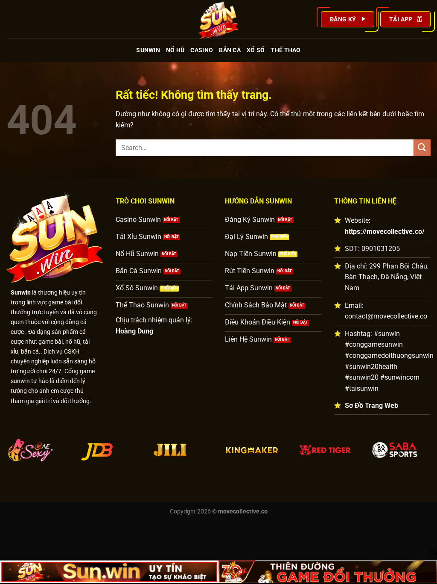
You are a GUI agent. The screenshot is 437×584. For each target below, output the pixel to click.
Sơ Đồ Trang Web (371, 405)
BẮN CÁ (230, 50)
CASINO (201, 50)
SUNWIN (148, 50)
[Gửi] (422, 147)
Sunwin (21, 292)
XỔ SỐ (256, 50)
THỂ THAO (285, 50)
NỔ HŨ (175, 50)
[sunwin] (218, 19)
